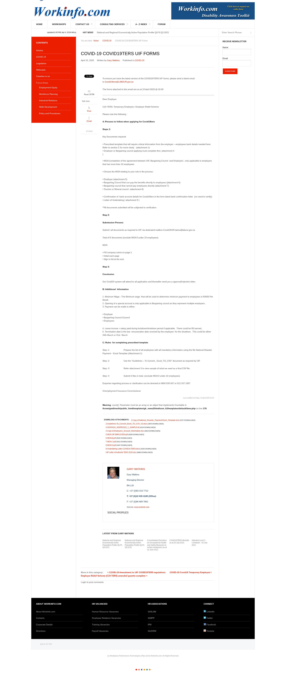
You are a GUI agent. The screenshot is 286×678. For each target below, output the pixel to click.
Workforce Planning (48, 94)
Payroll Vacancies (100, 631)
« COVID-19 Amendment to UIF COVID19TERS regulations (136, 572)
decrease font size (92, 100)
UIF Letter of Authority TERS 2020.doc (129, 452)
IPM (149, 624)
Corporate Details (44, 624)
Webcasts (40, 70)
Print (89, 111)
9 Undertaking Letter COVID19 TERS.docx (131, 449)
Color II (139, 669)
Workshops (59, 24)
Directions (40, 631)
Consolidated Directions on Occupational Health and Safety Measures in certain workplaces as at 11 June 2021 (157, 545)
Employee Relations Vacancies (106, 618)
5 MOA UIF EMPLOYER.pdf (125, 434)
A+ (205, 41)
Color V (147, 669)
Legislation (41, 63)
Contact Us (82, 24)
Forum (161, 24)
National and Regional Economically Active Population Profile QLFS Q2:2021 (134, 543)
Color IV (144, 669)
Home (39, 24)
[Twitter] (111, 517)
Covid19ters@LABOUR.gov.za (119, 82)
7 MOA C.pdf (119, 442)
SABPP (151, 618)
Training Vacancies (101, 624)
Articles (39, 50)
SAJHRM (152, 631)
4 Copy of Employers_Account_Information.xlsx (133, 431)
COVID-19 (106, 41)
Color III (141, 669)
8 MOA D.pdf (119, 445)
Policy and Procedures (49, 113)
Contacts (40, 618)
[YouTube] (117, 517)
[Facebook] (108, 517)
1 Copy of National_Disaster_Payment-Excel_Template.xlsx (163, 420)
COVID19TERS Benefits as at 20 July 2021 (179, 541)
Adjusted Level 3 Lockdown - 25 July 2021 (199, 542)
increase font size (95, 100)
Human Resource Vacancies (105, 611)
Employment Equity (48, 87)
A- (212, 41)
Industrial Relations (48, 100)
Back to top (46, 644)
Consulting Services (112, 24)
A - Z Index (141, 24)
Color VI (149, 669)
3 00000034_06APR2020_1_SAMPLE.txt (131, 427)
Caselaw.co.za (43, 76)
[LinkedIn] (114, 517)
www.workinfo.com (141, 507)
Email (89, 121)
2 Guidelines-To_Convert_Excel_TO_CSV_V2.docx (135, 424)
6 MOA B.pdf (119, 438)
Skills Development (48, 107)
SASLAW (152, 611)
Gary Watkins (113, 60)
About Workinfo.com (45, 611)
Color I (136, 669)
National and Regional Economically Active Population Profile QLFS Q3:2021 (112, 543)
